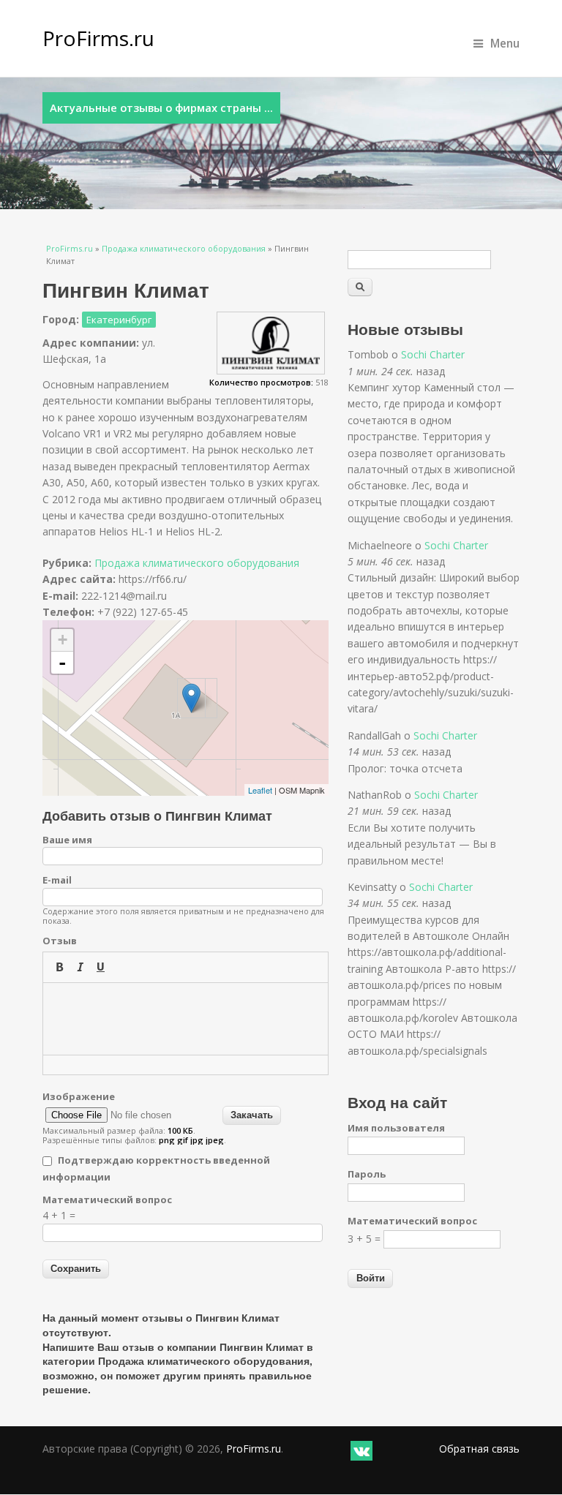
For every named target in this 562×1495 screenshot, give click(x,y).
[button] (59, 966)
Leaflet (260, 790)
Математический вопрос (107, 1199)
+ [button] (62, 639)
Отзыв (59, 940)
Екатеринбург (118, 319)
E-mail (57, 879)
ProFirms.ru (98, 38)
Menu (505, 43)
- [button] (62, 662)
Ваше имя (67, 839)
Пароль (367, 1173)
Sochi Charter (433, 354)
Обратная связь (479, 1449)
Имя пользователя (396, 1127)
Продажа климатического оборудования (184, 248)
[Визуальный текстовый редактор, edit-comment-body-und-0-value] (186, 1019)
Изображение (78, 1096)
